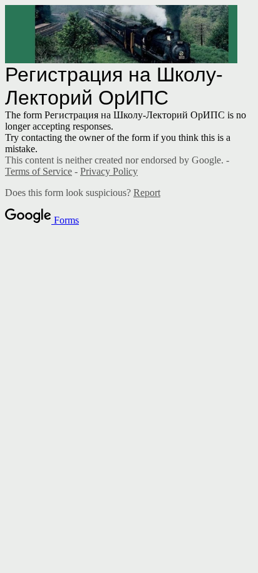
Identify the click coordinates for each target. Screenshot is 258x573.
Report (146, 192)
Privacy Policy (109, 171)
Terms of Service (38, 171)
